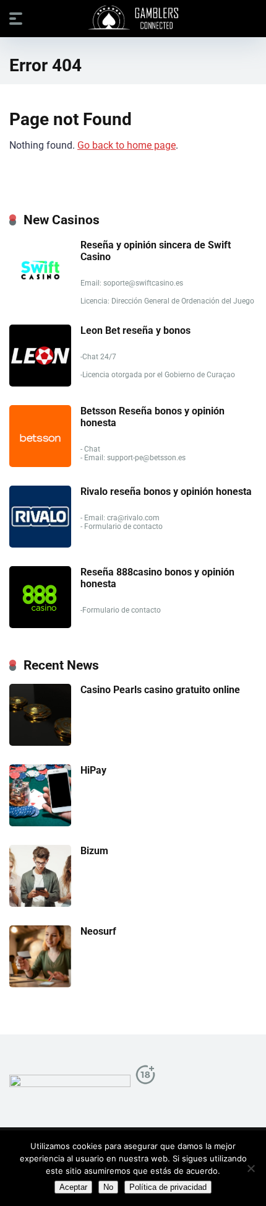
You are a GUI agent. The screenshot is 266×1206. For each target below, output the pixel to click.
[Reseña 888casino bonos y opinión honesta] (40, 625)
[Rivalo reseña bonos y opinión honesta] (40, 544)
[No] (250, 1168)
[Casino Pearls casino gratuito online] (40, 742)
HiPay (93, 770)
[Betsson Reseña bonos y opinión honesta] (40, 464)
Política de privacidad (168, 1187)
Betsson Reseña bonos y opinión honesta (152, 417)
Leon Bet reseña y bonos (135, 330)
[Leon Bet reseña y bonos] (40, 383)
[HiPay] (40, 823)
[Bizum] (40, 903)
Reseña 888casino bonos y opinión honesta (157, 578)
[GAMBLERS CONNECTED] (133, 18)
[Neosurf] (40, 984)
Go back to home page (126, 145)
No (108, 1187)
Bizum (94, 851)
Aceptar (73, 1187)
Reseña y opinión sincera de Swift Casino (155, 251)
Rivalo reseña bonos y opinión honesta (166, 491)
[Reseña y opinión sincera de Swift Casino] (40, 298)
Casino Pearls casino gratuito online (160, 690)
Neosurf (98, 931)
